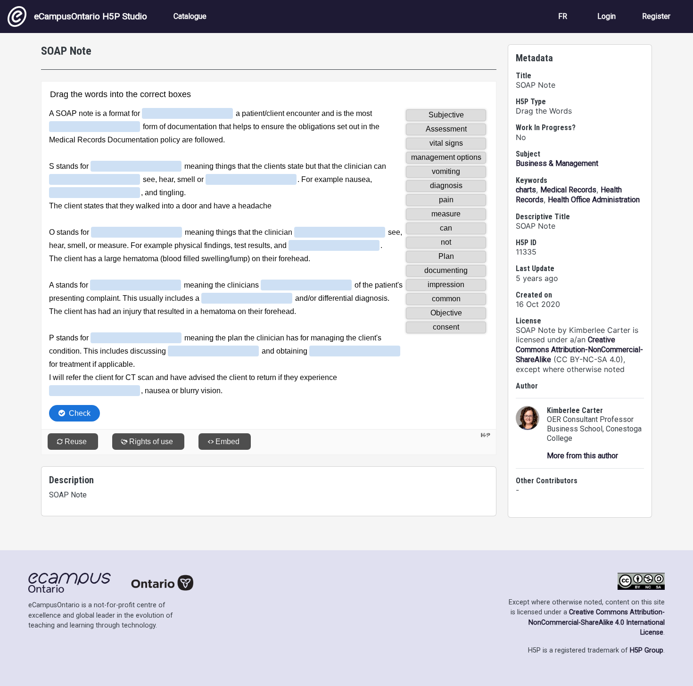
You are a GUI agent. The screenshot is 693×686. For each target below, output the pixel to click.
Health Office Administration (594, 199)
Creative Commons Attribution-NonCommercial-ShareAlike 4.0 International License (596, 622)
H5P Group (646, 650)
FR (562, 16)
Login (606, 16)
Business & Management (557, 163)
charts (526, 189)
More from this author (582, 455)
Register (656, 16)
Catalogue (189, 16)
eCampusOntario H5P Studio (90, 16)
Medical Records (568, 189)
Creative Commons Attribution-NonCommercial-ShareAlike (579, 349)
